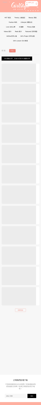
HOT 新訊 (8, 17)
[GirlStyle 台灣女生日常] (20, 6)
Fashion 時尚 (13, 22)
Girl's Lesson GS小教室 (20, 41)
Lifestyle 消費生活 (26, 22)
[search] (37, 7)
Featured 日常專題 (31, 31)
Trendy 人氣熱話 (19, 17)
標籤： (5, 50)
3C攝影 (21, 27)
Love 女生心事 (10, 27)
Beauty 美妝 (33, 17)
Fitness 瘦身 (31, 27)
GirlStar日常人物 (11, 36)
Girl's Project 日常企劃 (27, 36)
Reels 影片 (18, 31)
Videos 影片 (7, 31)
